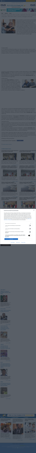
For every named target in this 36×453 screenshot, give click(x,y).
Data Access (18, 242)
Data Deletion (13, 242)
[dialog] (18, 226)
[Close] (34, 211)
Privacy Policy (23, 242)
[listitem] (18, 223)
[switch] (29, 225)
